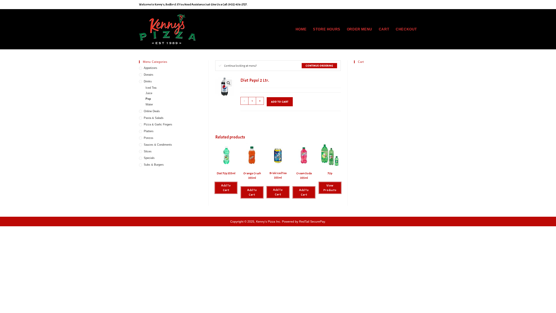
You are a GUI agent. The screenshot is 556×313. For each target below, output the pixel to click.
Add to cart (279, 101)
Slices (148, 151)
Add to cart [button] (226, 188)
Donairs (148, 74)
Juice (149, 93)
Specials (149, 158)
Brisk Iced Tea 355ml (278, 175)
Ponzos (148, 138)
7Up (330, 173)
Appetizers (150, 68)
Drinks (148, 81)
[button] (228, 83)
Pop (148, 98)
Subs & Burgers (154, 164)
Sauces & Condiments (158, 144)
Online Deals (152, 111)
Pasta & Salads (154, 118)
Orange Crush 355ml (252, 175)
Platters (149, 131)
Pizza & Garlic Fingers (158, 124)
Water (149, 104)
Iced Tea (151, 87)
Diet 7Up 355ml (226, 173)
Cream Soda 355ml (304, 175)
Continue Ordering (319, 65)
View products (329, 188)
